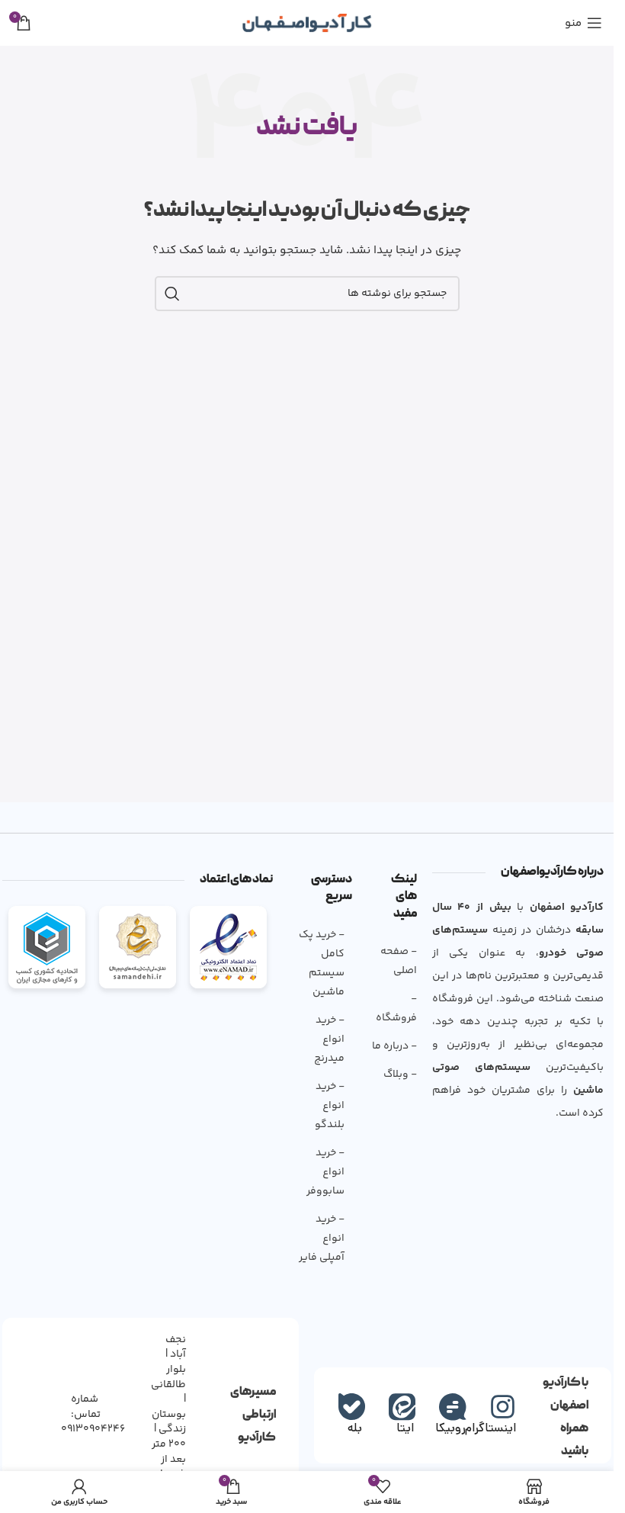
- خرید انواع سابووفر (325, 1172)
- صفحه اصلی (398, 961)
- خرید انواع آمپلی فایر (322, 1238)
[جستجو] (172, 293)
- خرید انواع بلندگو (330, 1105)
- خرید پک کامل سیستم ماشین (322, 964)
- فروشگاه (396, 1008)
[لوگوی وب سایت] (307, 22)
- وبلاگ (399, 1074)
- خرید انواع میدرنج (329, 1039)
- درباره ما (394, 1046)
